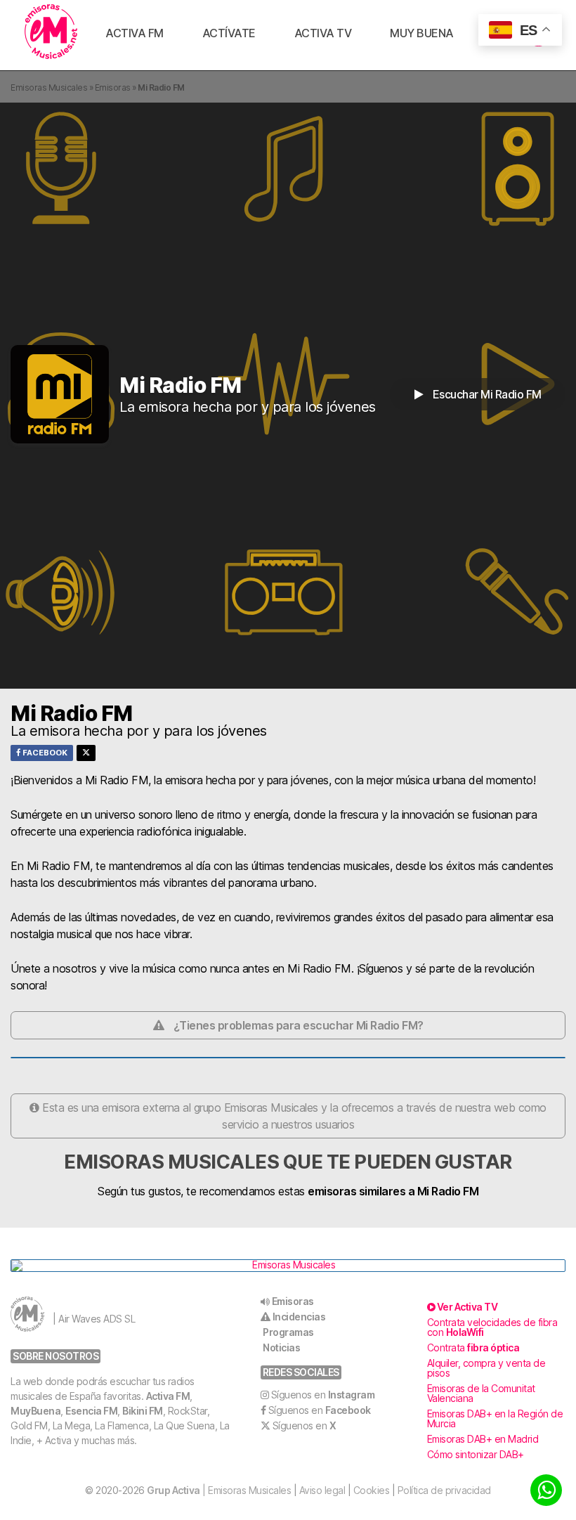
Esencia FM (91, 1411)
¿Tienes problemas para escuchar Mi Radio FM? (299, 1025)
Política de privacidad (444, 1490)
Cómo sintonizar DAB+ (475, 1454)
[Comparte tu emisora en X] (86, 753)
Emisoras (113, 87)
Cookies (371, 1490)
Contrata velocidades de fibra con (492, 1327)
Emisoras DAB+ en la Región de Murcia (495, 1418)
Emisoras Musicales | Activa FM (51, 31)
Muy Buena (422, 33)
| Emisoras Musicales (219, 1490)
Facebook (43, 753)
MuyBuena (35, 1411)
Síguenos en (323, 1395)
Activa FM (134, 33)
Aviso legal (322, 1490)
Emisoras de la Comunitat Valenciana (481, 1393)
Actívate (229, 33)
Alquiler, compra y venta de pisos (486, 1368)
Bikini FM (142, 1411)
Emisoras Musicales (49, 87)
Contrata (473, 1347)
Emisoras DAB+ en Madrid (483, 1439)
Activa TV (323, 33)
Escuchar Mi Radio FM (486, 394)
